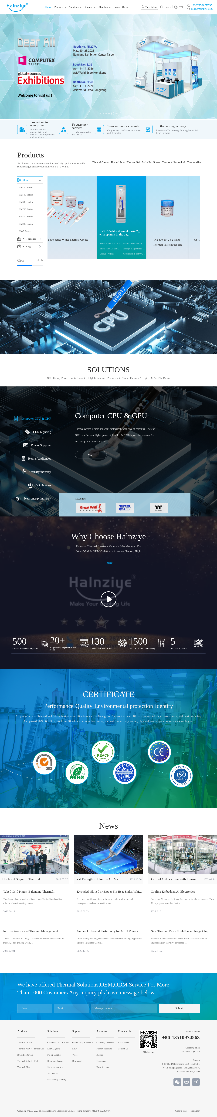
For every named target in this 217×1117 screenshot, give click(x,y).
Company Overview (105, 1043)
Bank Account (102, 1067)
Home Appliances (55, 1061)
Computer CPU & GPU (58, 1043)
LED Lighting (53, 1049)
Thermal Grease (100, 162)
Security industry (55, 1067)
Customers (101, 1061)
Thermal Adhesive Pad (173, 162)
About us (103, 7)
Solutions (73, 7)
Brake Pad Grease (151, 162)
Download (76, 1061)
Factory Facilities (104, 1049)
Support (88, 7)
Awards (99, 1055)
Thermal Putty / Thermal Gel (125, 162)
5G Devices (52, 1073)
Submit (179, 1008)
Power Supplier (54, 1055)
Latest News (123, 1043)
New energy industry (56, 1080)
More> (110, 563)
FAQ (74, 1049)
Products (58, 7)
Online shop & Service (82, 1043)
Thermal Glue (194, 162)
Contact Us (119, 7)
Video (75, 1055)
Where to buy (150, 7)
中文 (181, 7)
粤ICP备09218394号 (101, 1111)
